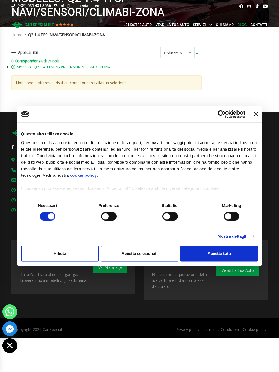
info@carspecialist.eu (79, 6)
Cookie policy (254, 329)
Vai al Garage (110, 267)
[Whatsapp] (9, 311)
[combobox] (177, 52)
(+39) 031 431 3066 (34, 6)
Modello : (63, 66)
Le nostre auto (137, 25)
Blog (242, 25)
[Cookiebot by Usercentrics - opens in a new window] (221, 114)
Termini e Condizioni (221, 329)
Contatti (258, 25)
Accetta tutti (219, 253)
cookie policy (83, 175)
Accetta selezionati (139, 253)
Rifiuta (60, 253)
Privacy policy (187, 329)
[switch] (109, 216)
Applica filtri (28, 52)
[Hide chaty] (9, 345)
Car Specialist (54, 329)
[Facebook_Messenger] (9, 328)
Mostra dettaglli (232, 236)
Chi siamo (225, 25)
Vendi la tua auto (172, 25)
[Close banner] (256, 114)
